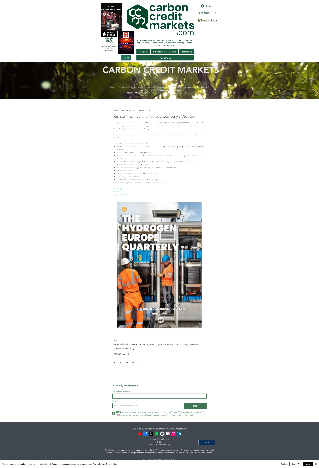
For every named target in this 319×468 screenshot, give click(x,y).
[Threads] (168, 434)
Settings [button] (284, 464)
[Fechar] (316, 464)
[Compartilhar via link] (133, 362)
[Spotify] (157, 434)
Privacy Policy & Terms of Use (105, 464)
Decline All (296, 464)
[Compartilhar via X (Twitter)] (121, 362)
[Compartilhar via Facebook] (114, 362)
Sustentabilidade (120, 344)
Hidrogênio (118, 348)
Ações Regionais (146, 344)
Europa (178, 344)
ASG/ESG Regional (121, 354)
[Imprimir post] (139, 362)
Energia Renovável (191, 344)
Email (115, 401)
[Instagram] (173, 434)
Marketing (129, 348)
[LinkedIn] (179, 434)
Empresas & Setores (164, 344)
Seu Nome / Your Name (122, 391)
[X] (151, 434)
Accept (308, 464)
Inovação (134, 344)
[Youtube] (140, 434)
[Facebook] (145, 434)
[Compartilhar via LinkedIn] (127, 362)
